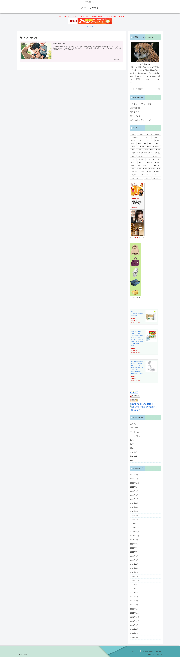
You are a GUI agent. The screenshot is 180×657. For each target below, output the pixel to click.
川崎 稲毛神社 (135, 108)
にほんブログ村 (135, 410)
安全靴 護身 (134, 112)
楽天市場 (90, 26)
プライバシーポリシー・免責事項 (151, 651)
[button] (159, 89)
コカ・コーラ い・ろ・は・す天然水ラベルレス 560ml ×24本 (137, 313)
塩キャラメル (135, 116)
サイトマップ (136, 651)
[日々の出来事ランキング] (135, 397)
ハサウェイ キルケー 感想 (140, 104)
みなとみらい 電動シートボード (142, 120)
